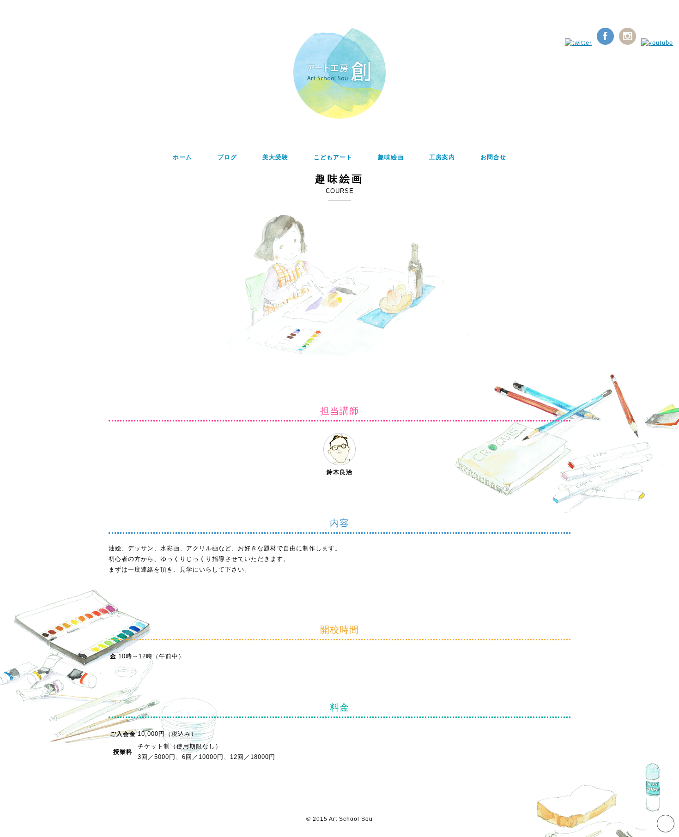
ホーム (182, 157)
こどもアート (333, 157)
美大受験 (275, 157)
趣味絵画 (391, 157)
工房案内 (442, 157)
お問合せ (493, 157)
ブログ (227, 157)
